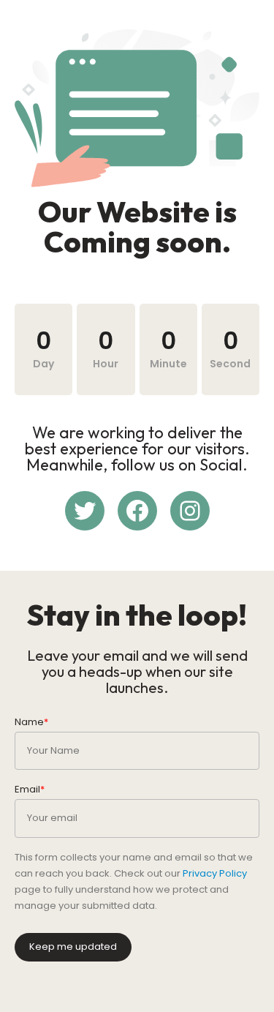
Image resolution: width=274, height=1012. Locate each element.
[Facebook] (137, 511)
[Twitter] (84, 511)
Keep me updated (73, 946)
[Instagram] (190, 511)
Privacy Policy (215, 873)
